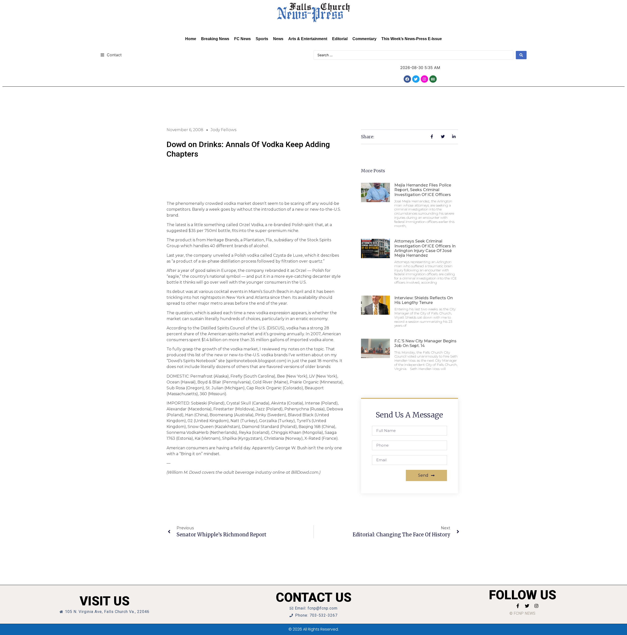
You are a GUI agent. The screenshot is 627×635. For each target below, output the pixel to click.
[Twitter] (416, 79)
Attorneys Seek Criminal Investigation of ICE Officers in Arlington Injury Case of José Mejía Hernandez (425, 248)
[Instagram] (424, 79)
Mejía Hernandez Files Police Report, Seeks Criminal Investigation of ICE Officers (422, 190)
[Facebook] (407, 79)
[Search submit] (521, 55)
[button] (111, 54)
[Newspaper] (433, 79)
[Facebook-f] (518, 606)
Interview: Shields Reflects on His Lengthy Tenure (423, 300)
